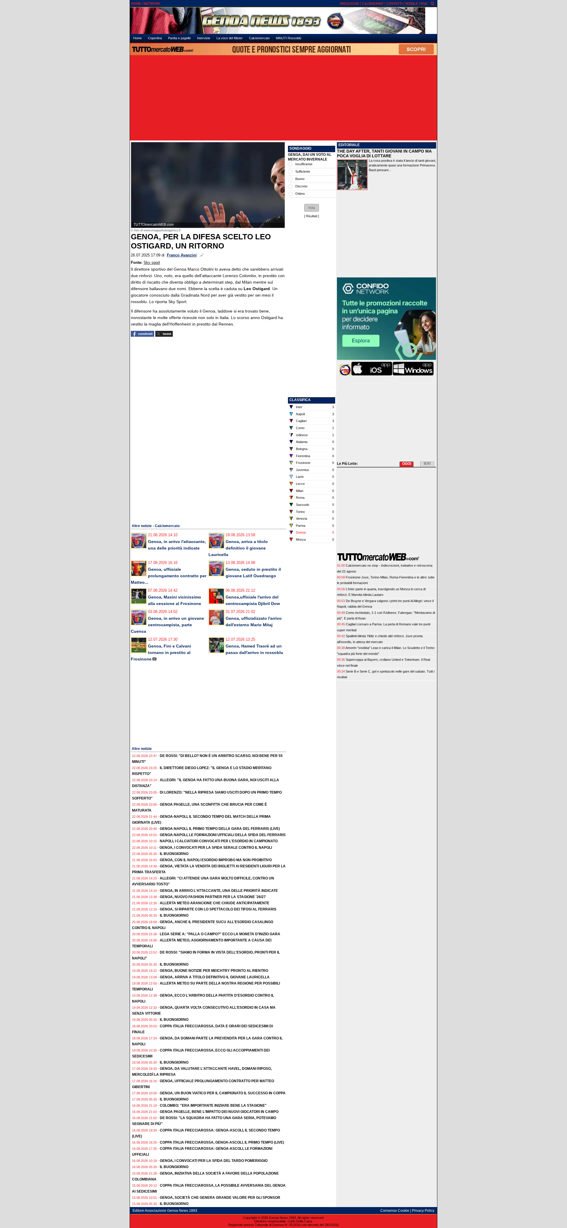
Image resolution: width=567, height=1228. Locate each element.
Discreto (301, 186)
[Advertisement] (283, 98)
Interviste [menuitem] (203, 38)
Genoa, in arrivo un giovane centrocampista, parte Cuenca (167, 625)
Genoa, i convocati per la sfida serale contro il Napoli (215, 848)
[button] (311, 208)
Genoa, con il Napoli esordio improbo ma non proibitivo (216, 860)
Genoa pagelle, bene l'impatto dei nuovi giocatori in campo (219, 1112)
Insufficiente (303, 164)
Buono (299, 179)
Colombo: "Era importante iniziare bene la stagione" (213, 1105)
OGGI (406, 464)
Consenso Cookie (394, 1211)
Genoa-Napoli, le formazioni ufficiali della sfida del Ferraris (223, 835)
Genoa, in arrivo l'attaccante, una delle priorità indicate (219, 891)
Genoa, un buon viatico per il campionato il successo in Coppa (223, 1093)
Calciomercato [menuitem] (259, 38)
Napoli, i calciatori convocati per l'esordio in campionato (219, 841)
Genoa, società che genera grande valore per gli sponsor (220, 1198)
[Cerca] (432, 3)
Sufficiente (302, 171)
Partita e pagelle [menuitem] (179, 38)
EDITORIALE (349, 145)
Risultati (311, 216)
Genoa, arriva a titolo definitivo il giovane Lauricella (238, 548)
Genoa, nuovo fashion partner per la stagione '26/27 (213, 897)
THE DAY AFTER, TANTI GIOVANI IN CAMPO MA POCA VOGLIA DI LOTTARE (384, 153)
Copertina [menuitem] (155, 38)
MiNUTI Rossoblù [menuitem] (288, 38)
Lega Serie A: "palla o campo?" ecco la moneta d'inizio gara (220, 934)
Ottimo (300, 193)
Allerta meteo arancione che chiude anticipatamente (214, 903)
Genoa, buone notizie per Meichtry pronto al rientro (214, 971)
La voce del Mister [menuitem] (229, 38)
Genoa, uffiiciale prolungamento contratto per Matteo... (168, 576)
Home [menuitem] (137, 38)
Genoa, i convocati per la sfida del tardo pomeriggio (214, 1161)
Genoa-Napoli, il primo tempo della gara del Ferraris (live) (220, 829)
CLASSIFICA (300, 400)
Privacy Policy (423, 1211)
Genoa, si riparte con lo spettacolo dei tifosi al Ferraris (218, 909)
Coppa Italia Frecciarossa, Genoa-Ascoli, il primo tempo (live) (222, 1142)
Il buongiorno (174, 854)
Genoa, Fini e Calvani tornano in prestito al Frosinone (161, 652)
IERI (427, 464)
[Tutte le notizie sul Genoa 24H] (283, 20)
